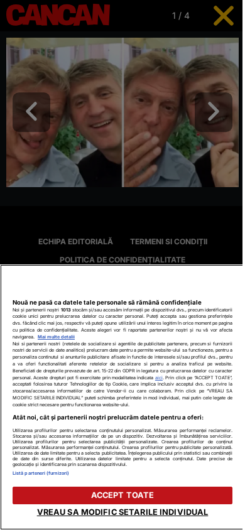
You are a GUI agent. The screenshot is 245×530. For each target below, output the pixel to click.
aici (159, 378)
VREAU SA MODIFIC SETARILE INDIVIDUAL (123, 512)
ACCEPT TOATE (123, 495)
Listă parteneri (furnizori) (41, 473)
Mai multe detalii (56, 337)
